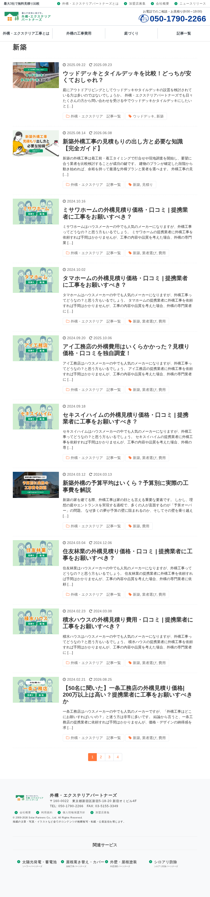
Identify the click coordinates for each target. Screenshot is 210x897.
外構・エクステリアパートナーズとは (90, 3)
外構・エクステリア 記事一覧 (96, 116)
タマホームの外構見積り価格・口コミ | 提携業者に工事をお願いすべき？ (125, 281)
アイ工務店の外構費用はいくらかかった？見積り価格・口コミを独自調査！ (126, 349)
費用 (162, 253)
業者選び (149, 253)
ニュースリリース (193, 3)
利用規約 (46, 812)
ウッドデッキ (143, 116)
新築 (160, 116)
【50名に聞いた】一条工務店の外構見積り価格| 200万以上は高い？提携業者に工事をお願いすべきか (128, 695)
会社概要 (162, 3)
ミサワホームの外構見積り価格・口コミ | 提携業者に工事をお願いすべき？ (125, 213)
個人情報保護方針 (74, 812)
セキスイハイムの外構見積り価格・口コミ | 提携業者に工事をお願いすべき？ (125, 418)
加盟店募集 (137, 3)
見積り (147, 185)
